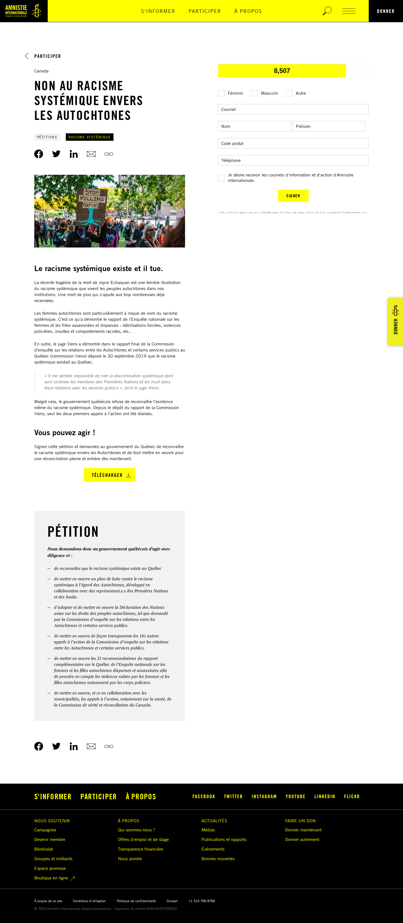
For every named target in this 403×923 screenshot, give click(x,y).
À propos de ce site (48, 901)
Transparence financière (140, 849)
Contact (172, 901)
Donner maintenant (303, 829)
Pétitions (47, 137)
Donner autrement (302, 839)
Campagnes (45, 829)
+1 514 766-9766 (202, 901)
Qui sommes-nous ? (136, 829)
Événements (213, 849)
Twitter (233, 796)
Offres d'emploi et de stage (143, 839)
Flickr (352, 796)
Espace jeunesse (50, 868)
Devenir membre (49, 839)
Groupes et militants (53, 858)
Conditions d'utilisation (89, 901)
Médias (208, 829)
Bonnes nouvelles (218, 858)
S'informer (158, 11)
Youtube (296, 796)
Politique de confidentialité (136, 901)
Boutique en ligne (51, 877)
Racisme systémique (90, 137)
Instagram (264, 796)
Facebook (203, 796)
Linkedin (324, 796)
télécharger (107, 475)
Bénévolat (43, 849)
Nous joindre (130, 858)
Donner (386, 11)
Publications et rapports (224, 839)
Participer (205, 11)
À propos (248, 11)
